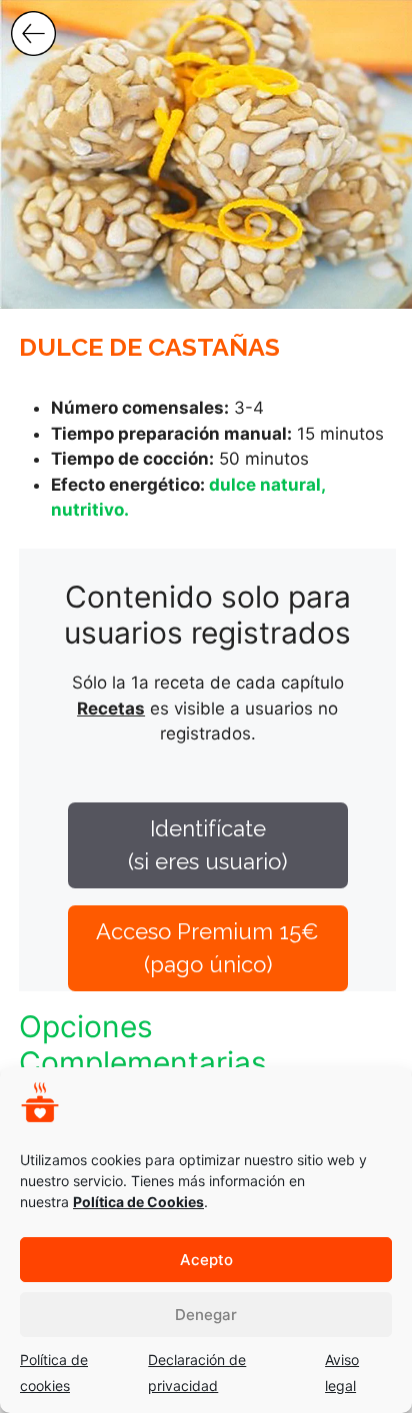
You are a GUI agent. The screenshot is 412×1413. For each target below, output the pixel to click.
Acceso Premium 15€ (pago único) (207, 947)
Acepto (206, 1259)
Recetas (111, 708)
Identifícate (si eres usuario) (207, 844)
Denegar (206, 1314)
